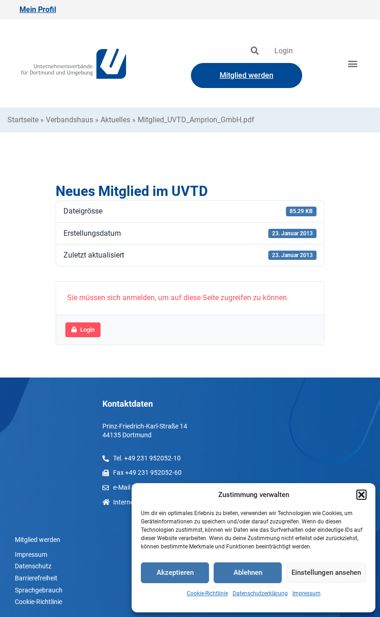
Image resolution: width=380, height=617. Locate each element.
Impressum (306, 593)
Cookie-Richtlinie (207, 593)
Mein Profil (37, 9)
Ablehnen (248, 572)
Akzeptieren (175, 572)
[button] (361, 494)
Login (283, 50)
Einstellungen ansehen (326, 572)
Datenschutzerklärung (260, 593)
